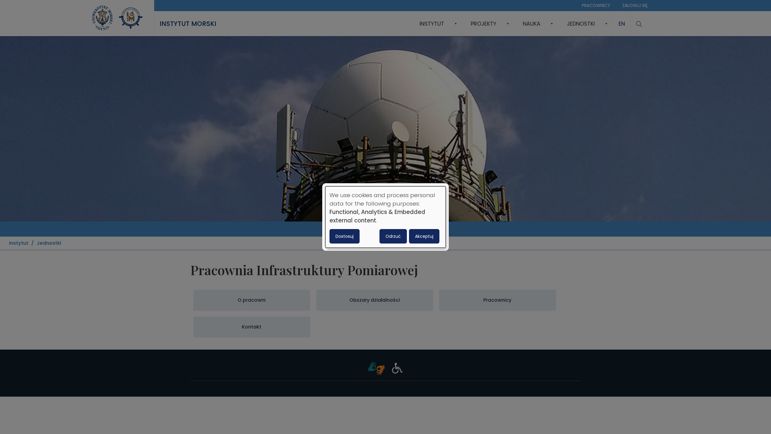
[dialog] (385, 217)
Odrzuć (393, 236)
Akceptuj (424, 236)
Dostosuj (345, 236)
